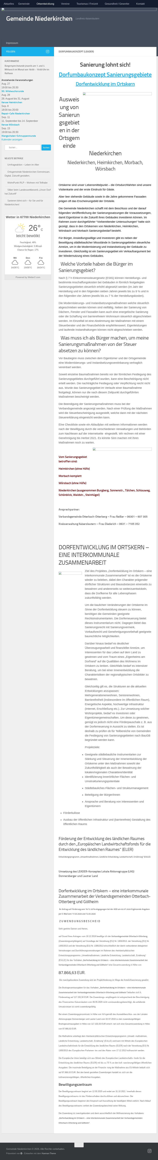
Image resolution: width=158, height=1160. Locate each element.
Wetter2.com (34, 277)
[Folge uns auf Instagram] (47, 51)
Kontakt (140, 3)
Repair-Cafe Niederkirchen (16, 113)
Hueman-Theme (49, 1153)
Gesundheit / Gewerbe (117, 3)
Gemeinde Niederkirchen (39, 18)
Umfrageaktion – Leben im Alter (23, 164)
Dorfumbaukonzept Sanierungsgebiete (105, 74)
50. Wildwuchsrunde (13, 91)
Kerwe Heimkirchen (12, 102)
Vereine (65, 3)
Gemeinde (24, 3)
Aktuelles (9, 3)
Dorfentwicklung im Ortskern (105, 84)
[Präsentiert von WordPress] (21, 1153)
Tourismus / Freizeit (87, 3)
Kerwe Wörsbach (11, 124)
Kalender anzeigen (12, 139)
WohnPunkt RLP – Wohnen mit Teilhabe (27, 182)
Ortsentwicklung (45, 3)
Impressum (12, 43)
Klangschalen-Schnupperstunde (19, 135)
